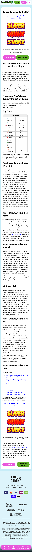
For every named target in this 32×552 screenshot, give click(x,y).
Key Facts (9, 384)
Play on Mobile (10, 386)
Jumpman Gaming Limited (23, 528)
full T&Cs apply (19, 52)
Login (17, 2)
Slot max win (10, 388)
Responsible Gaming (14, 485)
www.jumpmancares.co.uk (23, 523)
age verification (17, 234)
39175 (28, 531)
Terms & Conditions (11, 487)
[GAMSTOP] (23, 505)
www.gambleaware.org (8, 523)
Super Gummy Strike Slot (20, 447)
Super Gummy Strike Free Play (15, 394)
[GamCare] (9, 505)
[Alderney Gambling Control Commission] (16, 514)
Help (22, 485)
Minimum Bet (10, 390)
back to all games (23, 464)
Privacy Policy (22, 487)
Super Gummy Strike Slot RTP (15, 392)
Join (23, 2)
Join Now (9, 57)
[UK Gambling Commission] (11, 510)
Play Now (22, 57)
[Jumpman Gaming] (16, 482)
